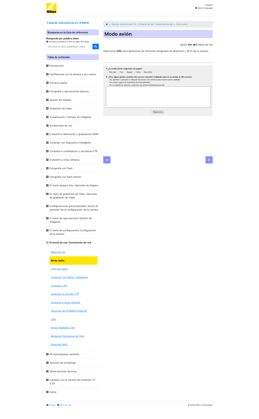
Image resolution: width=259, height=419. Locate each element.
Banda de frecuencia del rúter (67, 336)
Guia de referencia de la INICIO (69, 22)
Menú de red (58, 252)
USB (53, 319)
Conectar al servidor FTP (65, 294)
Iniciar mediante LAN (62, 327)
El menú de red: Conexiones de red (156, 24)
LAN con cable (59, 268)
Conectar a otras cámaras (65, 302)
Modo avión (57, 260)
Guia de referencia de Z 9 (124, 24)
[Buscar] (95, 46)
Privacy (52, 405)
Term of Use (65, 405)
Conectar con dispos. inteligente (69, 277)
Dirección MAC (59, 344)
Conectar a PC (59, 285)
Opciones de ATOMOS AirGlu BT (69, 310)
